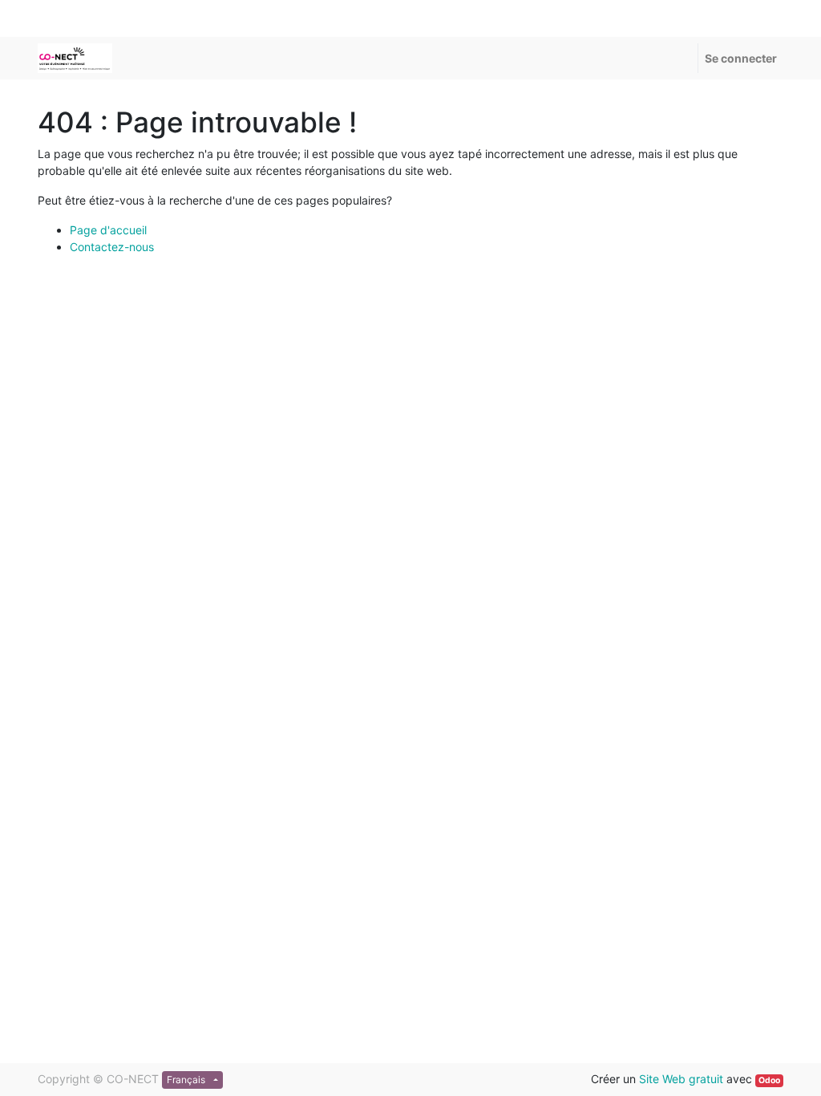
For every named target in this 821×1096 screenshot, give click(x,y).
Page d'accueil (108, 230)
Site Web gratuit (681, 1079)
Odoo (769, 1080)
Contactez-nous (112, 247)
